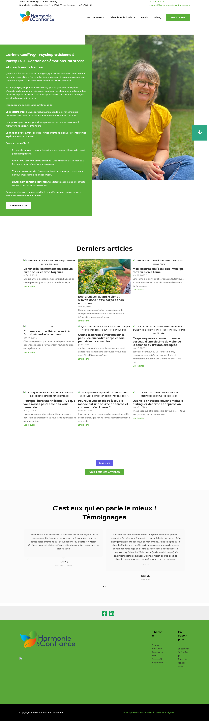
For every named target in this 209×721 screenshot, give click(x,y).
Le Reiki (144, 17)
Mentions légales (165, 712)
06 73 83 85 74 (156, 1)
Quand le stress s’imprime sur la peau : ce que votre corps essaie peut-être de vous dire (101, 338)
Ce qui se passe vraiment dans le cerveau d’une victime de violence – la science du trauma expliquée (158, 341)
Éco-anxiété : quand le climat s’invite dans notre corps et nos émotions (101, 300)
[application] (103, 17)
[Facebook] (104, 613)
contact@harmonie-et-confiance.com (169, 5)
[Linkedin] (112, 613)
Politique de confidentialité (138, 712)
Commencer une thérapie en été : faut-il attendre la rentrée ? (47, 333)
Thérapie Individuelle (120, 17)
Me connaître (94, 17)
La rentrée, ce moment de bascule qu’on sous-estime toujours (48, 270)
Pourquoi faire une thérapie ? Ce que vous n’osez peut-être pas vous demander (49, 404)
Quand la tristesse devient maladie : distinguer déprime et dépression (158, 402)
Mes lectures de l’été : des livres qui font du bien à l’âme (158, 270)
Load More (104, 463)
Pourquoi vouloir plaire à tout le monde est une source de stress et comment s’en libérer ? (103, 404)
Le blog (157, 17)
